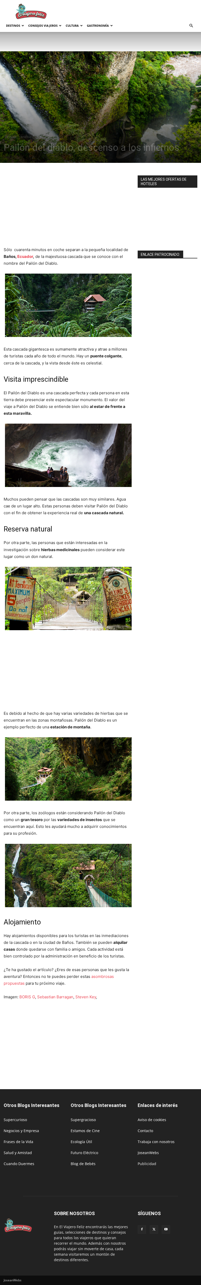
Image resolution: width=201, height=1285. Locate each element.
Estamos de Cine (85, 1130)
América (26, 137)
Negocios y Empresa (21, 1130)
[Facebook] (142, 1229)
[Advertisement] (136, 11)
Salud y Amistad (18, 1152)
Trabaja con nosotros (156, 1141)
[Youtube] (166, 1229)
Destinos (13, 25)
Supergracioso (83, 1119)
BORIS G (27, 996)
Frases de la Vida (18, 1141)
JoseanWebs (148, 1152)
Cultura (72, 25)
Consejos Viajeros (43, 25)
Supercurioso (15, 1119)
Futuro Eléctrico (84, 1152)
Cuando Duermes (19, 1163)
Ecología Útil (81, 1141)
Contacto (145, 1130)
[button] (191, 25)
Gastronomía (98, 25)
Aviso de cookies (152, 1119)
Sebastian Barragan (55, 996)
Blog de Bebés (83, 1163)
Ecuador (25, 256)
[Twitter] (154, 1229)
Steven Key (85, 996)
